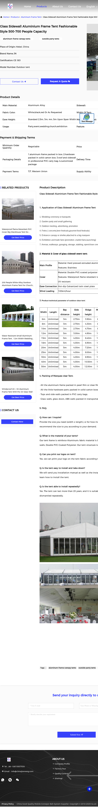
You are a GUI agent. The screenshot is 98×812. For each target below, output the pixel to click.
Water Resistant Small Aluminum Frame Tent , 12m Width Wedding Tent (17, 339)
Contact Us (74, 6)
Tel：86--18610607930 (14, 766)
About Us (57, 6)
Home (27, 6)
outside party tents (87, 668)
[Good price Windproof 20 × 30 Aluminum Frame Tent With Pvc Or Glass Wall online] (18, 369)
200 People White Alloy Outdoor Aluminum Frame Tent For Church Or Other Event (17, 285)
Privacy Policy (8, 804)
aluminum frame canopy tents (62, 668)
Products (42, 6)
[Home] (10, 6)
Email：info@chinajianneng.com (18, 771)
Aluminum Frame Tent (31, 17)
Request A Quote (59, 81)
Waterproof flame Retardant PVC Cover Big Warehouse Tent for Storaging (17, 232)
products (15, 17)
